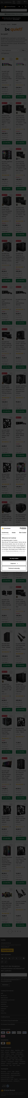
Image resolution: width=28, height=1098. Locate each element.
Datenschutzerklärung (12, 551)
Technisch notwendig (14, 568)
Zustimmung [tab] (5, 532)
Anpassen (13, 563)
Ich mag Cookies (14, 558)
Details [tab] (14, 532)
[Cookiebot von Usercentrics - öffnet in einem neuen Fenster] (20, 528)
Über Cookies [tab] (22, 532)
